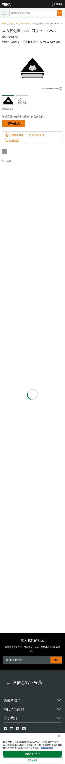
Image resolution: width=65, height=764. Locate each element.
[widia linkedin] (11, 729)
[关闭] (59, 736)
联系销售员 (14, 123)
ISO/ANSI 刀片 (23, 23)
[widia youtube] (17, 729)
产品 (11, 23)
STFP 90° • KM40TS (37, 566)
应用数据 (13, 170)
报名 (56, 660)
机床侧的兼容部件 (18, 178)
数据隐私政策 (47, 747)
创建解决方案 (52, 325)
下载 (10, 174)
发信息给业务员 (27, 682)
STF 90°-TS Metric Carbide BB (41, 457)
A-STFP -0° (31, 512)
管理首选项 (32, 760)
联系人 (59, 4)
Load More (32, 620)
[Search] (59, 13)
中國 (4, 23)
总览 (10, 167)
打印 (8, 160)
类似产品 (14, 140)
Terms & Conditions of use (49, 350)
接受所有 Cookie (32, 753)
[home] (6, 4)
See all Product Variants (48, 271)
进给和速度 (38, 135)
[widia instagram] (24, 729)
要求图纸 (7, 382)
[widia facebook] (5, 729)
